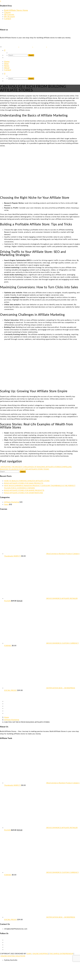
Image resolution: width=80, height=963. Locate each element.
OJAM (29, 953)
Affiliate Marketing (11, 502)
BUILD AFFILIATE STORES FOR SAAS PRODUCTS (23, 483)
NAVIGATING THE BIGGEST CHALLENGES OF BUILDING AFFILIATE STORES (30, 467)
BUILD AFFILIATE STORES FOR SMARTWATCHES (23, 493)
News (6, 504)
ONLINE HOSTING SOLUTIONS (13, 956)
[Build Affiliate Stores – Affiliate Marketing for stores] (31, 46)
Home (6, 717)
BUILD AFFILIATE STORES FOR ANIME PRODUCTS (24, 490)
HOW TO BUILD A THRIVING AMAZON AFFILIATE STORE (26, 481)
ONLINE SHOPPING (40, 953)
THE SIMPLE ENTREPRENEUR (61, 953)
